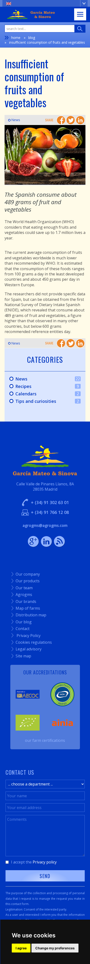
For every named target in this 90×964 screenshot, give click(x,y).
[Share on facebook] (61, 120)
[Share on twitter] (70, 120)
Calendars (42, 394)
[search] (79, 29)
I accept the (34, 862)
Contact (21, 628)
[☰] (80, 14)
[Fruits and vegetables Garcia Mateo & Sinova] (45, 155)
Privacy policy (45, 862)
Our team (22, 587)
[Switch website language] (45, 3)
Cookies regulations (32, 642)
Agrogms (22, 594)
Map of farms (26, 608)
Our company (26, 574)
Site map (21, 656)
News (14, 120)
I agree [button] (21, 948)
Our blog (22, 622)
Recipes (42, 386)
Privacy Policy (26, 635)
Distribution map (29, 615)
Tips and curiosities (42, 401)
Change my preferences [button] (55, 948)
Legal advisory (27, 649)
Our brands (24, 601)
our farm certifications (45, 740)
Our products (26, 580)
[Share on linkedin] (80, 120)
